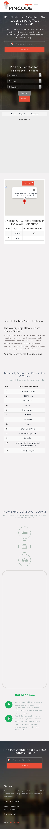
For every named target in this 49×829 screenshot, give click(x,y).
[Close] (34, 190)
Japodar (28, 438)
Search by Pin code (11, 806)
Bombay (28, 419)
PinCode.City (14, 822)
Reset (24, 98)
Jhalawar (17, 233)
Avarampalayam (27, 429)
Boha (27, 405)
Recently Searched (11, 809)
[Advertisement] (24, 147)
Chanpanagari (27, 450)
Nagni (28, 424)
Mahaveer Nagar (28, 391)
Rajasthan (23, 114)
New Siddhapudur (28, 433)
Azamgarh (28, 396)
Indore (28, 415)
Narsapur (27, 400)
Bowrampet (27, 410)
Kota (17, 238)
